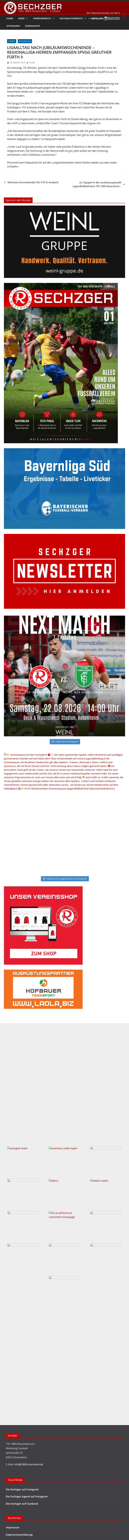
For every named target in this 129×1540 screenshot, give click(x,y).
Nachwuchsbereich (71, 18)
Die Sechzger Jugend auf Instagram (27, 1496)
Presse (32, 62)
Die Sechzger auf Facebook (22, 1503)
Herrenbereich (42, 18)
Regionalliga (25, 41)
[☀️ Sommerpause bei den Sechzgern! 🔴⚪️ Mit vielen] (64, 813)
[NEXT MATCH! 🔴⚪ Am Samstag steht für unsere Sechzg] (64, 676)
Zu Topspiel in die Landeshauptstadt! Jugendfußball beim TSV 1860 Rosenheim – (97, 184)
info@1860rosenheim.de (28, 1464)
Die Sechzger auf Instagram (22, 1489)
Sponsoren (13, 25)
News (21, 18)
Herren (11, 41)
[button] (26, 18)
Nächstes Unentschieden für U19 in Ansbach (33, 182)
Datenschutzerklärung (19, 1534)
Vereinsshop (32, 25)
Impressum (13, 1527)
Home (9, 18)
